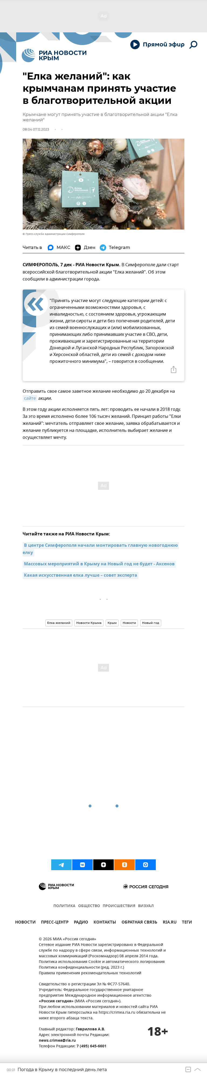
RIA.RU (170, 923)
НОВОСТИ (25, 923)
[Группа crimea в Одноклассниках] (124, 864)
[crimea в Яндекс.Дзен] (103, 864)
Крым (112, 623)
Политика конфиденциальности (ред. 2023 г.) (81, 968)
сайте (30, 398)
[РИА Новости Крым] (54, 55)
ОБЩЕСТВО (89, 906)
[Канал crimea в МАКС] (145, 864)
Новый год (150, 623)
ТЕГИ (187, 923)
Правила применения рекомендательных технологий (90, 973)
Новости (129, 623)
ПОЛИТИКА (64, 906)
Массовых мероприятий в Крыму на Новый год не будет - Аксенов (99, 564)
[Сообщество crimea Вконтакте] (82, 864)
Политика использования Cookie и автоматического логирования (102, 962)
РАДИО (81, 923)
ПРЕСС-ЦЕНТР (54, 923)
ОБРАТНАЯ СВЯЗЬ (139, 923)
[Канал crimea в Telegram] (61, 864)
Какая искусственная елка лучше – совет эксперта (80, 575)
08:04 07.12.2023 (36, 129)
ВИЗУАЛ (146, 906)
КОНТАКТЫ (105, 923)
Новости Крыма (89, 623)
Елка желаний (58, 623)
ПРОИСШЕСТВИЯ (119, 906)
